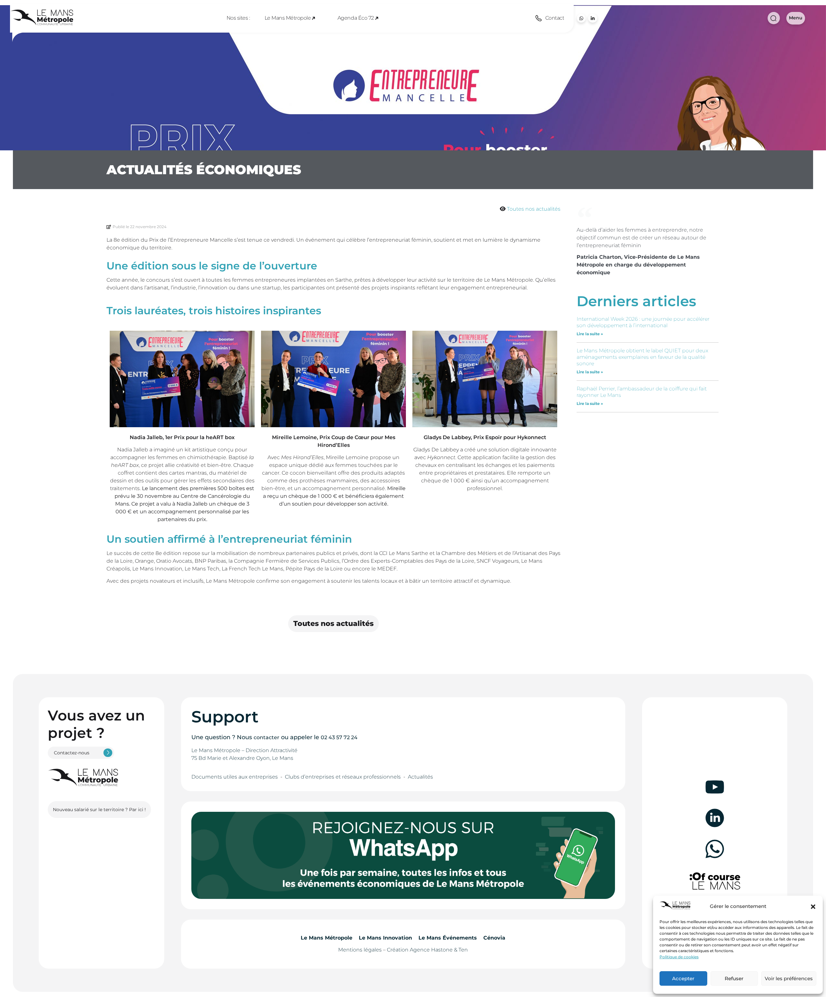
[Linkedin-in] (592, 18)
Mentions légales (360, 950)
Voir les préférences (789, 978)
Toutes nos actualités (533, 209)
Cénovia (494, 938)
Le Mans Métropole (288, 18)
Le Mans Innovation (385, 938)
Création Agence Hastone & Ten (427, 950)
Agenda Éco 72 (355, 18)
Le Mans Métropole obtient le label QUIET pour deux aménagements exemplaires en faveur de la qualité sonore (642, 357)
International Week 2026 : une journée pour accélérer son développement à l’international (643, 322)
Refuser (734, 978)
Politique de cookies (679, 956)
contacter (266, 737)
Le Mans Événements (447, 938)
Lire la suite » (590, 333)
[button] (813, 906)
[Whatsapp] (581, 18)
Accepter (683, 978)
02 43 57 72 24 (339, 737)
